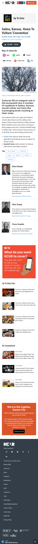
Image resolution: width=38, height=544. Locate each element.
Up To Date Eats (8, 283)
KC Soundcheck (8, 346)
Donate (32, 3)
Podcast (23, 151)
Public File (6, 516)
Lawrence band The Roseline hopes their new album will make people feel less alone (24, 370)
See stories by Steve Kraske (21, 196)
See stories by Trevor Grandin (22, 234)
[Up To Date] (8, 18)
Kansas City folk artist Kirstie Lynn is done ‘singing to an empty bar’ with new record (24, 384)
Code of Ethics (8, 508)
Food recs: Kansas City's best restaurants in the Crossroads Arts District (24, 318)
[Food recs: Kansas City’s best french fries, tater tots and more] (8, 306)
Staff (5, 488)
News (5, 472)
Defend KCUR (19, 431)
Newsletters (7, 480)
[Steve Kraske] (6, 169)
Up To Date (18, 18)
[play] (3, 542)
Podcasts (6, 476)
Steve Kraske (8, 37)
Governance (7, 512)
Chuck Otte (8, 137)
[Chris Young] (6, 207)
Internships (7, 500)
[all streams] (35, 541)
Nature (27, 155)
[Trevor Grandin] (6, 227)
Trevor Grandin (25, 37)
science (10, 159)
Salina (18, 155)
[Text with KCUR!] (19, 261)
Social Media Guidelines (10, 504)
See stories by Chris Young (21, 216)
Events (6, 484)
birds (9, 155)
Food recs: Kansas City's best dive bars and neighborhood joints (24, 291)
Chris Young (16, 37)
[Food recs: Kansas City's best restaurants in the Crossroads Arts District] (8, 319)
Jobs (5, 496)
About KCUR (7, 464)
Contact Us (7, 492)
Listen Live (7, 468)
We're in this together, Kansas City (19, 408)
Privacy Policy (8, 520)
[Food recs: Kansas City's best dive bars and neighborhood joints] (8, 292)
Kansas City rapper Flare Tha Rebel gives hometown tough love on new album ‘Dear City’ (24, 356)
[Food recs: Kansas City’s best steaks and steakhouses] (8, 333)
